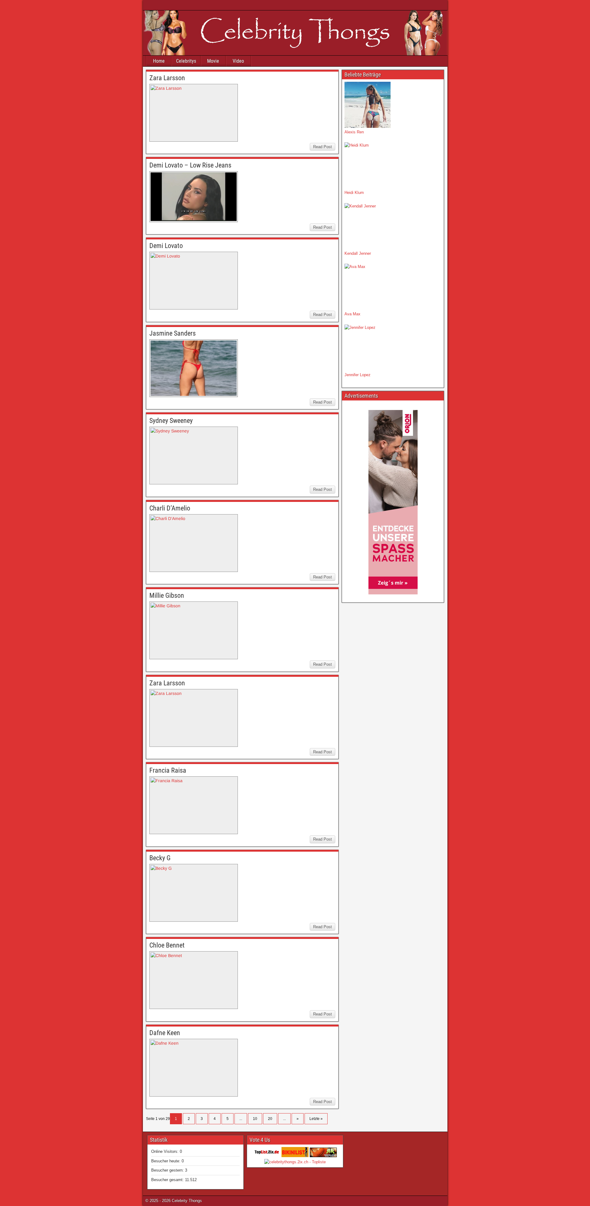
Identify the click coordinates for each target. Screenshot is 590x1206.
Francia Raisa (167, 770)
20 (270, 1119)
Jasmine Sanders (172, 333)
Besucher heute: (166, 1161)
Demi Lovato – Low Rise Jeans (190, 165)
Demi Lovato (166, 246)
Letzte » (316, 1119)
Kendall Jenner (357, 253)
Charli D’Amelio (169, 508)
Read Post (322, 146)
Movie (213, 61)
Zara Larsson (167, 78)
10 (255, 1119)
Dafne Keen (164, 1033)
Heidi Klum (354, 192)
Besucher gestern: (168, 1170)
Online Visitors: (165, 1151)
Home (159, 61)
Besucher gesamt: (168, 1179)
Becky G (160, 858)
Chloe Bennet (167, 945)
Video (238, 61)
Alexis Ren (354, 132)
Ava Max (352, 314)
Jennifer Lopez (357, 374)
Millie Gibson (166, 595)
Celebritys (186, 61)
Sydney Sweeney (171, 420)
